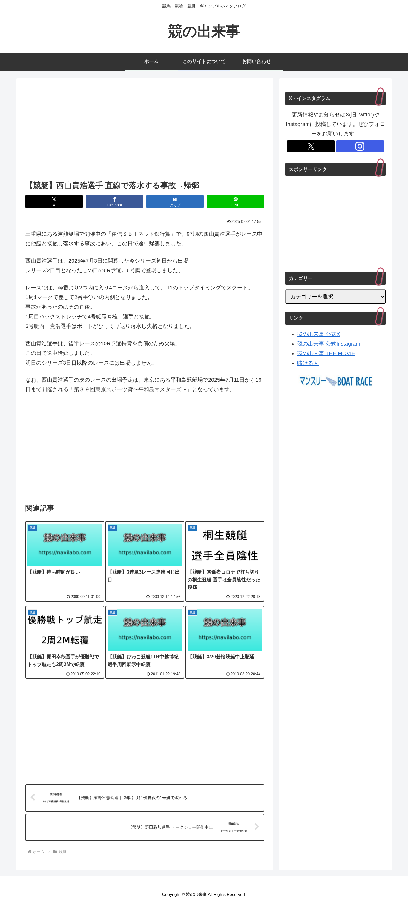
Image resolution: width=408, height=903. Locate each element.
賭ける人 (308, 363)
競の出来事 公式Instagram (328, 344)
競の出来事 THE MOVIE (326, 353)
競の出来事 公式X (318, 334)
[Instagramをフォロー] (360, 146)
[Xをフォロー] (311, 146)
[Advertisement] (144, 131)
